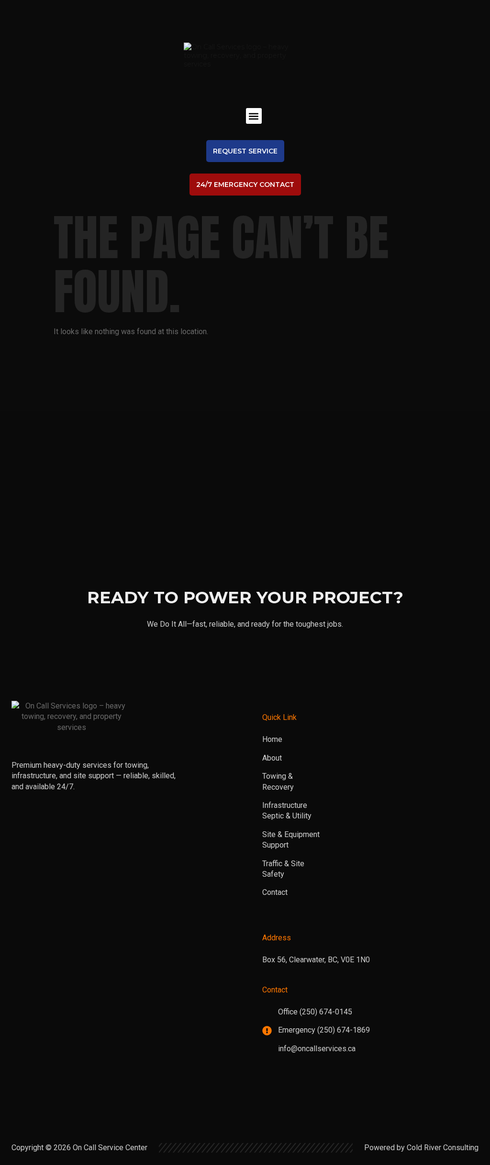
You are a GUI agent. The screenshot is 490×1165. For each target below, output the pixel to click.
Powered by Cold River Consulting (421, 1147)
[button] (254, 116)
